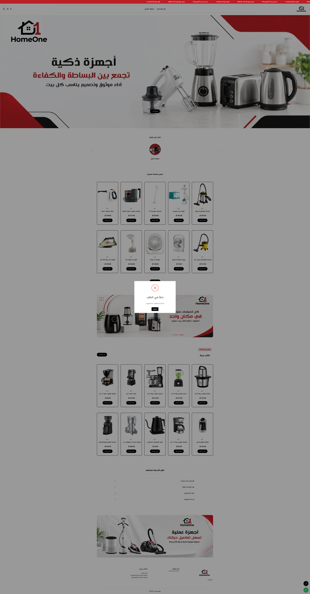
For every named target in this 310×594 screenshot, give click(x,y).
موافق (155, 309)
